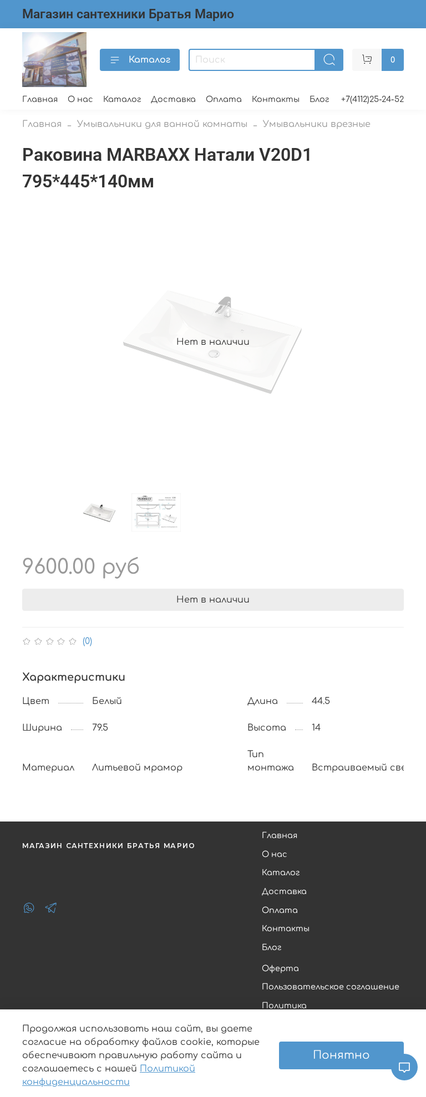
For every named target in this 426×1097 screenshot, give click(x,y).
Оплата (224, 99)
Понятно (341, 1055)
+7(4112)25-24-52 (372, 99)
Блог (319, 99)
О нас (80, 99)
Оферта (280, 968)
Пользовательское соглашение (330, 986)
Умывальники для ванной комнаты (162, 124)
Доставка (173, 99)
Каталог (149, 60)
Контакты (276, 99)
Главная (40, 99)
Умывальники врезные (317, 124)
